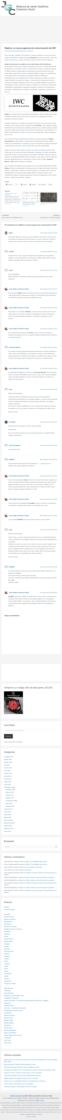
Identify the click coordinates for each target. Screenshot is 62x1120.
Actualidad (17, 51)
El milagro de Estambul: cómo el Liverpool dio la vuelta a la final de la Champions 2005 (29, 1070)
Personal (6, 820)
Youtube (6, 978)
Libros (6, 812)
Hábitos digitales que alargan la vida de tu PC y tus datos (21, 1078)
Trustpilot (7, 963)
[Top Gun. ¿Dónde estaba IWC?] (48, 197)
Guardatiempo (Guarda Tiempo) (13, 1010)
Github (6, 936)
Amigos (6, 762)
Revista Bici (7, 1025)
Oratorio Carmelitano (10, 1032)
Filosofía (6, 779)
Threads (6, 959)
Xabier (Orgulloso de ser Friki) (13, 1035)
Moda (5, 814)
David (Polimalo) (9, 993)
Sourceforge (7, 973)
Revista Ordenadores (10, 1030)
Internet (8, 792)
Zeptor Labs (7, 1042)
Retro (7, 803)
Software (8, 806)
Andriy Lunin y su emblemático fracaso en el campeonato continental (24, 1081)
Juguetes (7, 809)
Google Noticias (8, 939)
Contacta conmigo (9, 909)
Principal (6, 907)
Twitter (6, 971)
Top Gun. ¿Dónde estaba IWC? (48, 202)
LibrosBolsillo (8, 1013)
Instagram (7, 944)
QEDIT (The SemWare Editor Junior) (36, 861)
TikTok (6, 961)
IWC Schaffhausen (12, 57)
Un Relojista (7, 1037)
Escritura (6, 776)
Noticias (8, 798)
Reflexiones (7, 823)
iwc (25, 51)
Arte (5, 765)
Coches (6, 773)
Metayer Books (8, 1018)
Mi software (7, 924)
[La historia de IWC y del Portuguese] (14, 199)
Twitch (6, 968)
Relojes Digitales (9, 1023)
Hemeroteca (7, 981)
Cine (5, 770)
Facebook (7, 934)
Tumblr (6, 966)
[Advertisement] (31, 27)
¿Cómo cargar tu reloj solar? (34, 867)
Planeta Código (8, 1020)
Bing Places (7, 931)
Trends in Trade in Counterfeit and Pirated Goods (35, 150)
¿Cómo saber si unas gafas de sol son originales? (18, 1084)
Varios (6, 831)
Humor (6, 784)
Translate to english (10, 983)
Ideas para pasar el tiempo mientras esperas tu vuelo (20, 1064)
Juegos (8, 795)
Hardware (8, 789)
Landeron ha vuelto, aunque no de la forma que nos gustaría (36, 877)
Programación (10, 800)
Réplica (21, 141)
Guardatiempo (8, 921)
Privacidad (33, 1116)
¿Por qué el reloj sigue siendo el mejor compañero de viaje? (21, 1067)
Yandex (6, 976)
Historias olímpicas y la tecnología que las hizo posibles (20, 1086)
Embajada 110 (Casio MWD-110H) (14, 995)
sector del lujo (22, 146)
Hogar (6, 782)
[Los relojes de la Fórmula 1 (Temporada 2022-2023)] (31, 197)
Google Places (8, 941)
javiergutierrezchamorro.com (41, 1102)
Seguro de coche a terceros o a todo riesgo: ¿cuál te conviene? (23, 1072)
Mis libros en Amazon (10, 926)
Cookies (28, 1116)
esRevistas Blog (8, 1005)
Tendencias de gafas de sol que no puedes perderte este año (22, 1075)
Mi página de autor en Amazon (13, 929)
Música (6, 817)
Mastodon (7, 949)
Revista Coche (8, 1028)
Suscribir (8, 736)
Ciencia (6, 768)
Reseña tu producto (10, 919)
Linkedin (6, 946)
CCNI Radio (7, 990)
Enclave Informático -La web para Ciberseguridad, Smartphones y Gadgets (26, 1000)
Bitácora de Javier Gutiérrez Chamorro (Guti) (32, 8)
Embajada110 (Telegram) (11, 998)
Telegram (7, 956)
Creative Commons (16, 1096)
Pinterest (6, 954)
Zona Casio (7, 1040)
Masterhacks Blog (9, 1015)
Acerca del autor (9, 916)
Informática (7, 787)
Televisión (7, 828)
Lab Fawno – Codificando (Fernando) (15, 1008)
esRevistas (7, 1003)
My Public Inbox (8, 951)
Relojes (21, 51)
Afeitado (6, 759)
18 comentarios (29, 51)
